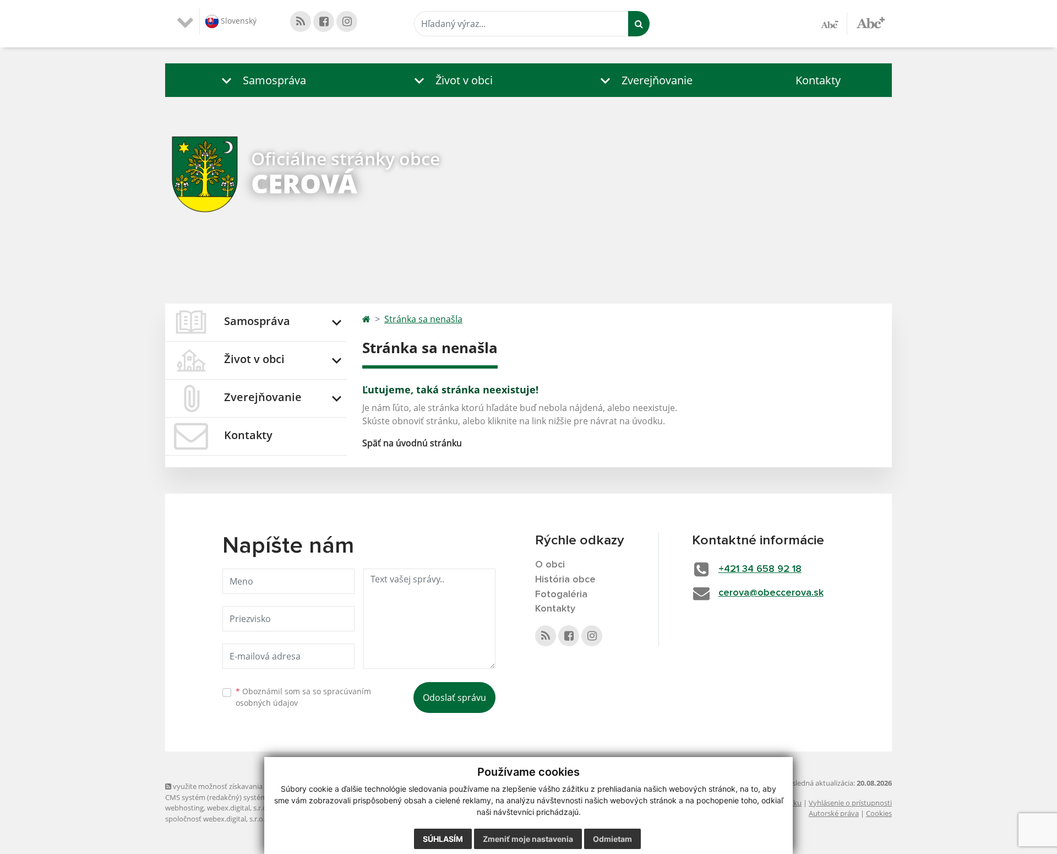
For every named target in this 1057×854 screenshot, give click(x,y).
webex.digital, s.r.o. (238, 808)
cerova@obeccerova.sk (771, 593)
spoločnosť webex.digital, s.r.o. (215, 819)
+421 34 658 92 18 (760, 569)
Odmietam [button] (612, 839)
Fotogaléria (561, 594)
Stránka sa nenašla (423, 319)
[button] (261, 80)
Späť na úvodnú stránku (412, 443)
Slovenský (238, 20)
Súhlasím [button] (443, 839)
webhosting (184, 808)
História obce (565, 580)
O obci (550, 565)
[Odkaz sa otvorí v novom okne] (300, 21)
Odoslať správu (454, 697)
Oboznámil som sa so (303, 697)
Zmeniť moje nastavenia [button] (528, 839)
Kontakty (818, 80)
